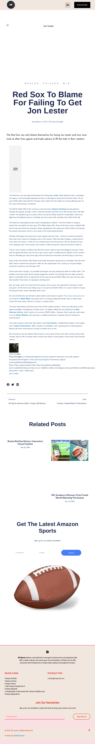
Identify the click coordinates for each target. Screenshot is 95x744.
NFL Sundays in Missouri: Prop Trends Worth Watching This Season (69, 496)
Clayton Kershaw (59, 209)
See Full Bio (14, 374)
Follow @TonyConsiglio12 (40, 360)
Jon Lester (53, 195)
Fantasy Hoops (10, 683)
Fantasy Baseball (11, 689)
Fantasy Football (10, 678)
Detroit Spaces (19, 735)
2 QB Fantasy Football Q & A (15, 686)
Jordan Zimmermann (22, 326)
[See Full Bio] (20, 374)
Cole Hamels (51, 323)
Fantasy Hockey (10, 681)
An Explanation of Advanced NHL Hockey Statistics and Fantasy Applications (25, 692)
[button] (68, 5)
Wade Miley (25, 299)
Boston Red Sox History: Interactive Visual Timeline (25, 442)
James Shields (22, 315)
